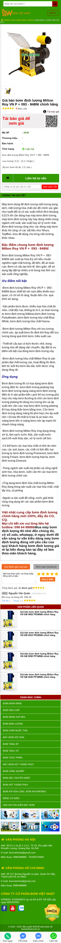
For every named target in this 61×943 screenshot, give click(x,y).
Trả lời (5, 600)
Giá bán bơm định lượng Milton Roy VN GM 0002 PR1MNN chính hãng (39, 613)
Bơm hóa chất (11, 710)
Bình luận (21, 109)
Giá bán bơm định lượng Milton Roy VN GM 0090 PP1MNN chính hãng (39, 655)
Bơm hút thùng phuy (15, 784)
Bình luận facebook (46, 566)
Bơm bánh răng (12, 703)
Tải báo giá (52, 111)
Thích (16, 600)
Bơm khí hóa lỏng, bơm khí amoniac (24, 791)
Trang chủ (9, 20)
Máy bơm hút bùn (13, 737)
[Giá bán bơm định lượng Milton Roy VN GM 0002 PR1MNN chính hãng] (9, 628)
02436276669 (36, 857)
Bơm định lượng (25, 20)
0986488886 (20, 857)
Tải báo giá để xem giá (16, 120)
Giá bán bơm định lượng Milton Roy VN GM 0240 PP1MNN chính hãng (39, 675)
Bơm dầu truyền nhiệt (16, 778)
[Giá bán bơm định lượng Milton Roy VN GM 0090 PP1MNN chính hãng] (9, 670)
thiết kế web (38, 927)
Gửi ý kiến (48, 579)
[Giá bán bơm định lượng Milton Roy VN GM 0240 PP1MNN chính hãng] (9, 691)
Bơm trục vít (11, 751)
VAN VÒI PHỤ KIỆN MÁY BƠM (19, 805)
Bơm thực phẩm (12, 757)
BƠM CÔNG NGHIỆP (13, 771)
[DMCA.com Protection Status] (52, 920)
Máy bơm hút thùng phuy (18, 764)
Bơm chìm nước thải (15, 730)
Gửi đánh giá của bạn (15, 566)
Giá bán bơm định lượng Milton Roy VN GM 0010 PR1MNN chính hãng (39, 634)
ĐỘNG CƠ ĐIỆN (11, 798)
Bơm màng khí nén (14, 717)
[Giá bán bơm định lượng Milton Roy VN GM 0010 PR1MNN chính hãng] (9, 649)
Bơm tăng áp (11, 744)
